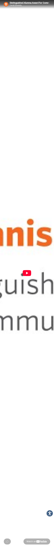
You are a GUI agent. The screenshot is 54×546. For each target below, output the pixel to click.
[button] (49, 512)
